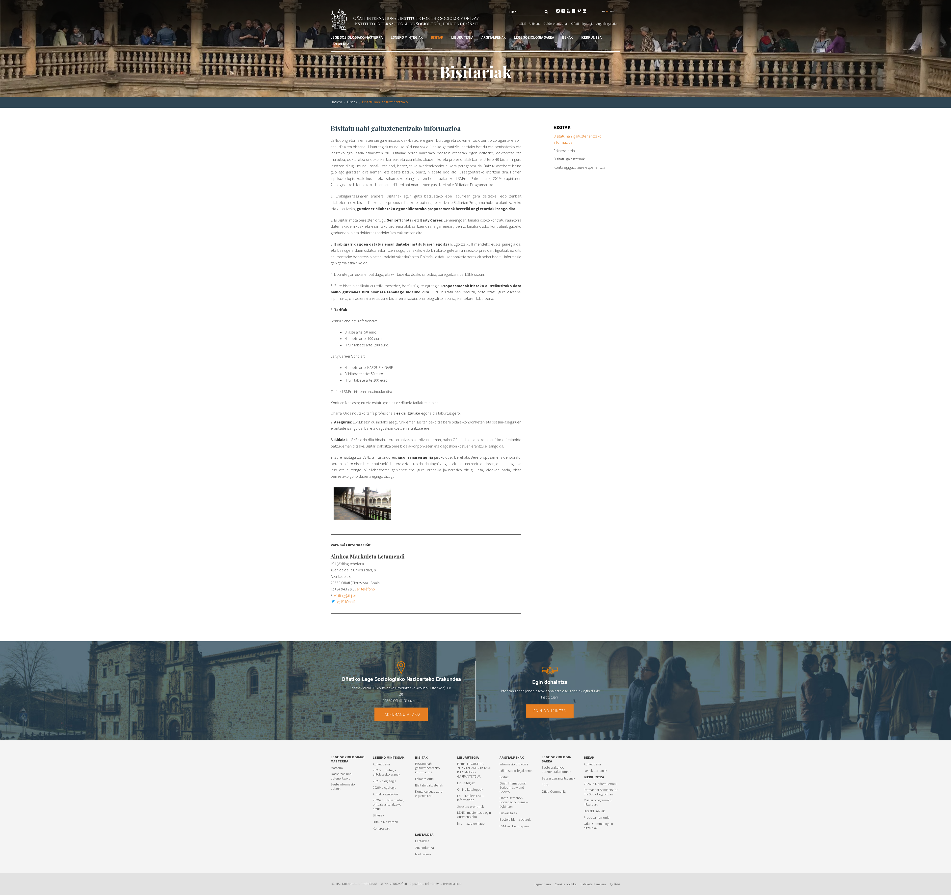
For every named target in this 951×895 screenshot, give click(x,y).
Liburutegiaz (466, 783)
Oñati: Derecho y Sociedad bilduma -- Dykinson (514, 802)
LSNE (522, 23)
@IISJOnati (346, 601)
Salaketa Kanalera (593, 884)
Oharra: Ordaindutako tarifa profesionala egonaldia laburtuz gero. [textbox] (396, 413)
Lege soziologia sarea (534, 37)
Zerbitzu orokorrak (470, 807)
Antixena (535, 23)
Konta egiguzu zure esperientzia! (580, 167)
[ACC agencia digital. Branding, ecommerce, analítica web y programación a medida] (615, 884)
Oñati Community (554, 791)
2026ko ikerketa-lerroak (600, 784)
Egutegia (587, 23)
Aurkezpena (381, 764)
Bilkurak (378, 815)
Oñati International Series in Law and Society (513, 787)
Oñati (575, 23)
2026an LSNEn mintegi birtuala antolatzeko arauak (388, 804)
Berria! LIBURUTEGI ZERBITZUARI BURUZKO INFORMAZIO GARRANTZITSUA (474, 770)
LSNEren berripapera (514, 826)
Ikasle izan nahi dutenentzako (341, 776)
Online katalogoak (470, 789)
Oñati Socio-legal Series (516, 771)
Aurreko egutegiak (385, 794)
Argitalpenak (493, 37)
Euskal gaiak (508, 813)
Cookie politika (566, 884)
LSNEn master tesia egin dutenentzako (474, 815)
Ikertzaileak (423, 854)
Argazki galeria (606, 23)
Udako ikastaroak (385, 822)
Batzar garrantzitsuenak (558, 778)
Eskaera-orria (564, 150)
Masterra (337, 768)
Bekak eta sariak (595, 771)
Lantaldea (340, 43)
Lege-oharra (542, 884)
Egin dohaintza (549, 710)
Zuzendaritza (424, 848)
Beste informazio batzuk (343, 786)
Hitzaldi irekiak (594, 811)
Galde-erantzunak (555, 23)
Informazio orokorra (514, 764)
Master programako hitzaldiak (597, 802)
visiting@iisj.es (345, 595)
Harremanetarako (401, 714)
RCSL (545, 785)
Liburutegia (462, 37)
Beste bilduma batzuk (515, 819)
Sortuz (504, 777)
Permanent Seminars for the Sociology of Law (600, 792)
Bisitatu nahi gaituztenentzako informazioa (578, 139)
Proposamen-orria (596, 817)
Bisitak (437, 37)
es (603, 11)
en (612, 11)
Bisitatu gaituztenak (569, 158)
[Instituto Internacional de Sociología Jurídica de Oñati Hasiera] (406, 18)
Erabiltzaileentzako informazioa (470, 798)
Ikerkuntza (591, 37)
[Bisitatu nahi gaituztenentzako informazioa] (362, 503)
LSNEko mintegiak (407, 37)
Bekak (567, 37)
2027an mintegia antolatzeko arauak (386, 772)
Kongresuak (381, 828)
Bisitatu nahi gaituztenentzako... (386, 102)
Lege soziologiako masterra (357, 37)
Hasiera (336, 102)
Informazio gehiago (471, 823)
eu (607, 11)
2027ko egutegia (384, 781)
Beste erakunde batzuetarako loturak (556, 769)
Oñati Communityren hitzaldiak (598, 826)
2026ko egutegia (384, 787)
